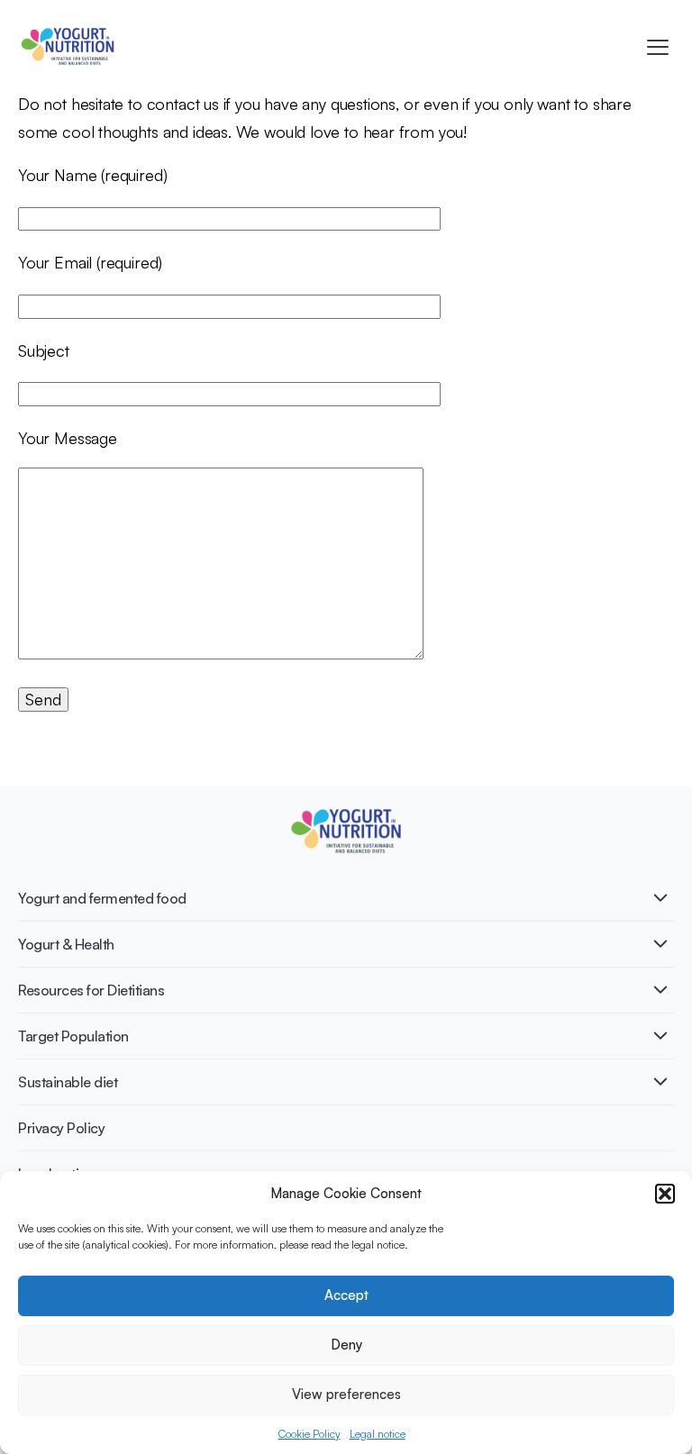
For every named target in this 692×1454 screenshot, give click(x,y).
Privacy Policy (61, 1128)
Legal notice (377, 1433)
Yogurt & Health (66, 944)
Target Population (73, 1036)
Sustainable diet (67, 1082)
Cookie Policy (309, 1433)
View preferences (346, 1394)
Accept (346, 1295)
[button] (665, 1194)
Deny (346, 1344)
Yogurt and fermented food (102, 898)
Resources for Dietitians (91, 990)
